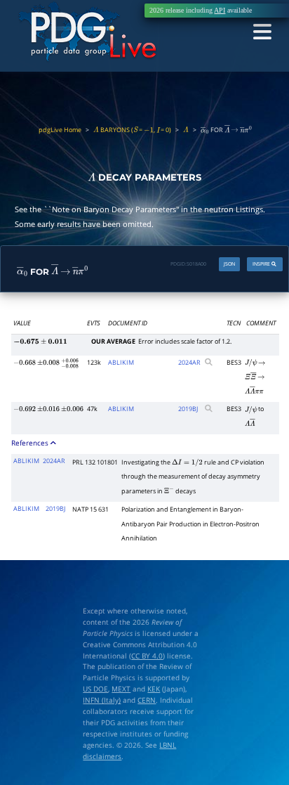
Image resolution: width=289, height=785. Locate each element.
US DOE (95, 689)
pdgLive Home (60, 129)
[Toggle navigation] (262, 33)
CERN (146, 700)
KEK (153, 689)
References (31, 443)
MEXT (121, 689)
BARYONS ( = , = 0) (132, 129)
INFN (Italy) (102, 700)
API (219, 10)
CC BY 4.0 (147, 656)
